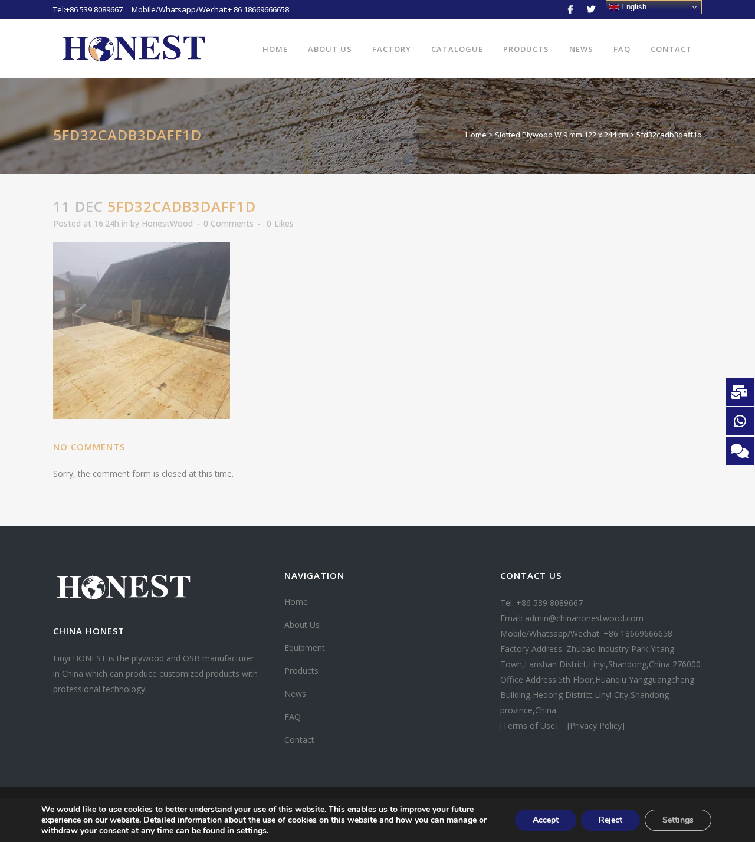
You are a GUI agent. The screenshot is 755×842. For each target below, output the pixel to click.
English (632, 6)
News (295, 693)
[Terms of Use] (530, 725)
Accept (546, 819)
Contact (299, 739)
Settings (678, 819)
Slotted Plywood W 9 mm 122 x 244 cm (561, 134)
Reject (610, 819)
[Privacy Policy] (596, 725)
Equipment (304, 647)
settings (252, 830)
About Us (302, 624)
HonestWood (167, 223)
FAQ (292, 716)
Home (476, 134)
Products (301, 670)
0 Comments (228, 223)
